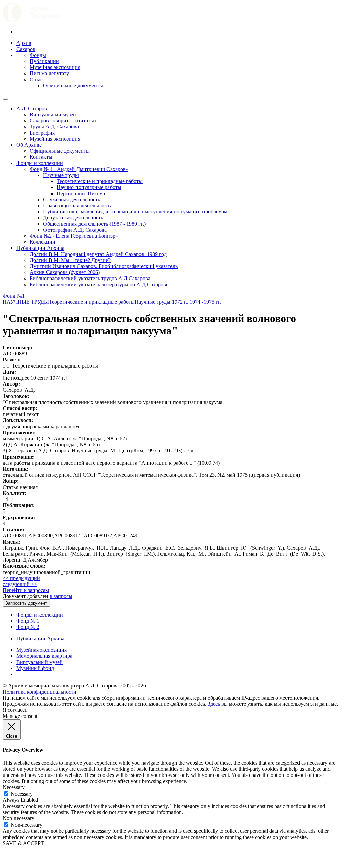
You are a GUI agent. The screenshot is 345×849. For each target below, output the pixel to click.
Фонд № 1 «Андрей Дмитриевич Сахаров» (79, 169)
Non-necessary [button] (18, 818)
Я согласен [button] (15, 710)
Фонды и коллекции (39, 163)
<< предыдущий (21, 578)
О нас (36, 79)
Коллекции (42, 242)
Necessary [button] (14, 787)
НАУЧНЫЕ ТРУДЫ (26, 302)
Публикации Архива (40, 248)
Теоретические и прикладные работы (100, 181)
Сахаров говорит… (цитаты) (63, 120)
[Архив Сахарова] (32, 20)
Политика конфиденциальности (39, 692)
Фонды (38, 55)
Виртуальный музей (53, 114)
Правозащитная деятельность (77, 205)
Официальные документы (73, 85)
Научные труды (61, 175)
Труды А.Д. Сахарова (54, 126)
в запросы (61, 596)
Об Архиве (29, 145)
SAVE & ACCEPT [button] (23, 843)
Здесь (214, 704)
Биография (42, 133)
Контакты (41, 157)
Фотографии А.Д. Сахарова (75, 230)
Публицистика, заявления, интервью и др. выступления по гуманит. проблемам (135, 211)
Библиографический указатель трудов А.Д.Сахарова (90, 278)
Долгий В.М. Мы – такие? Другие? (70, 260)
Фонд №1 (14, 296)
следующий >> (20, 584)
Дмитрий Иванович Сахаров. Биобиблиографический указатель (104, 266)
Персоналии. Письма (81, 193)
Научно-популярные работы (89, 187)
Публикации (44, 61)
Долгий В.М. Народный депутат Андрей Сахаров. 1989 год (98, 254)
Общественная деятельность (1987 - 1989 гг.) (94, 224)
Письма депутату (49, 73)
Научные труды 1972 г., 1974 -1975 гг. (178, 302)
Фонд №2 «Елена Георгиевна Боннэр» (74, 236)
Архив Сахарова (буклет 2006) (65, 272)
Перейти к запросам (26, 590)
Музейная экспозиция (55, 67)
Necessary (22, 794)
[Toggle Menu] (5, 99)
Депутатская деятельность (73, 218)
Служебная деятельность (71, 199)
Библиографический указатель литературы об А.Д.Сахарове (99, 284)
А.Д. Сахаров (31, 108)
